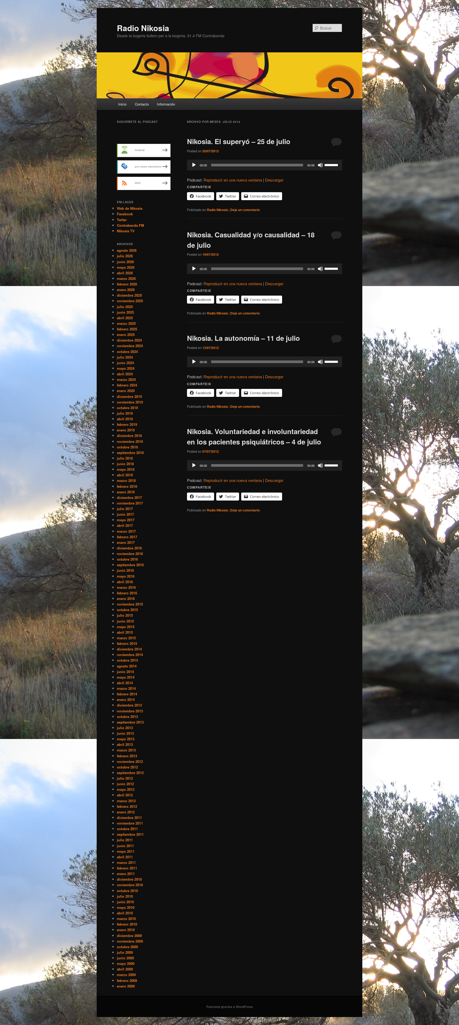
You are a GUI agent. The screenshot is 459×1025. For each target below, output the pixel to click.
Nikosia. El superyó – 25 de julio (238, 141)
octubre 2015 (127, 609)
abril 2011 (125, 856)
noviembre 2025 (130, 300)
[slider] (332, 164)
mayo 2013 (125, 738)
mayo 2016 (125, 576)
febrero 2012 (127, 806)
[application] (264, 165)
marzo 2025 (126, 323)
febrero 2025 (127, 328)
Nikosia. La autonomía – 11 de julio (243, 338)
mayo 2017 (125, 519)
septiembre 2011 (130, 834)
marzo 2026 (126, 278)
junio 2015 (125, 621)
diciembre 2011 (129, 817)
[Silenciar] (320, 165)
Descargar (274, 180)
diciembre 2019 (129, 396)
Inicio (122, 104)
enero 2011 (126, 873)
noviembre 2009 (130, 941)
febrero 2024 (127, 385)
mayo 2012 (125, 789)
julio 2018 (125, 458)
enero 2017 (126, 542)
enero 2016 (126, 598)
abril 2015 (125, 632)
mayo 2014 (125, 677)
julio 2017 (125, 508)
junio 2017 (125, 514)
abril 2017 (125, 525)
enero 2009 (126, 986)
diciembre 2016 (129, 548)
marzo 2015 (126, 637)
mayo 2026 (125, 267)
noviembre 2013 (130, 710)
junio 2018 (125, 463)
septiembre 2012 (130, 772)
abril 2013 (125, 744)
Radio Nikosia (143, 27)
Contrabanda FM (130, 225)
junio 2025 (125, 312)
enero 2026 (126, 289)
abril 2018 (125, 474)
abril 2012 (125, 794)
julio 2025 (125, 306)
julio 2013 (125, 727)
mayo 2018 (125, 469)
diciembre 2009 (129, 935)
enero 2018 (126, 491)
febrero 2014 (127, 693)
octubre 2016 (127, 559)
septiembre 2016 (130, 564)
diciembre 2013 (129, 705)
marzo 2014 (126, 688)
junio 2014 (125, 671)
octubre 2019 (127, 407)
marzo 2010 (126, 918)
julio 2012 (125, 778)
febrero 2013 (127, 755)
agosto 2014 (127, 666)
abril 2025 (125, 317)
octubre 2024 (127, 351)
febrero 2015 (127, 643)
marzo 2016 (126, 587)
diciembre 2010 (129, 879)
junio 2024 (125, 362)
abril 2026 (125, 272)
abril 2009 (125, 969)
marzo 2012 (126, 800)
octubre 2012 (127, 767)
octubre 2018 (127, 447)
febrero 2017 (127, 536)
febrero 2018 (127, 486)
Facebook (125, 213)
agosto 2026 (127, 250)
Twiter (122, 219)
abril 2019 (125, 418)
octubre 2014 (127, 660)
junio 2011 (125, 845)
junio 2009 (125, 957)
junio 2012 (125, 783)
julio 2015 (125, 615)
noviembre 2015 (130, 604)
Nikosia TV (126, 230)
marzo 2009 (126, 974)
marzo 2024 (126, 379)
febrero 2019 (127, 424)
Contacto (142, 104)
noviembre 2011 (130, 823)
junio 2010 (125, 901)
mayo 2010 (125, 907)
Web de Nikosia (129, 208)
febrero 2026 (127, 284)
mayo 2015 (125, 626)
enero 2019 (126, 429)
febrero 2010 (127, 924)
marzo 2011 (126, 862)
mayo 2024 (125, 368)
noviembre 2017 (130, 503)
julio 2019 (125, 413)
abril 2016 (125, 581)
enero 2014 (126, 699)
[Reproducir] (194, 165)
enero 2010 (126, 929)
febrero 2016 (127, 592)
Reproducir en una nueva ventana (232, 180)
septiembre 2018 (130, 452)
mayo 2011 (125, 851)
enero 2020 (126, 390)
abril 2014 (125, 682)
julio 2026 (125, 255)
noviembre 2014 (130, 654)
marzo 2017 (126, 531)
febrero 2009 (127, 980)
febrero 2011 (127, 868)
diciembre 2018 (129, 435)
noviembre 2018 (130, 441)
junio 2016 (125, 570)
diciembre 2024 (129, 340)
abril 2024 (125, 373)
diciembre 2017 (129, 497)
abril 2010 (125, 912)
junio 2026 (125, 261)
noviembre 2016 (130, 553)
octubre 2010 (127, 890)
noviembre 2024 (130, 345)
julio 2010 (125, 896)
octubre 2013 (127, 716)
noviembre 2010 (130, 884)
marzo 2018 (126, 480)
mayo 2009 (125, 963)
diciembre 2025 (129, 295)
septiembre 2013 (130, 722)
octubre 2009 (127, 946)
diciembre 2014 (129, 649)
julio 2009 (125, 952)
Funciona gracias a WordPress (229, 1006)
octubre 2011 (127, 828)
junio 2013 (125, 733)
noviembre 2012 (130, 761)
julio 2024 (125, 357)
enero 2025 (126, 334)
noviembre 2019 (130, 402)
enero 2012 (126, 811)
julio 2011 (125, 839)
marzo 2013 (126, 750)
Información (166, 104)
